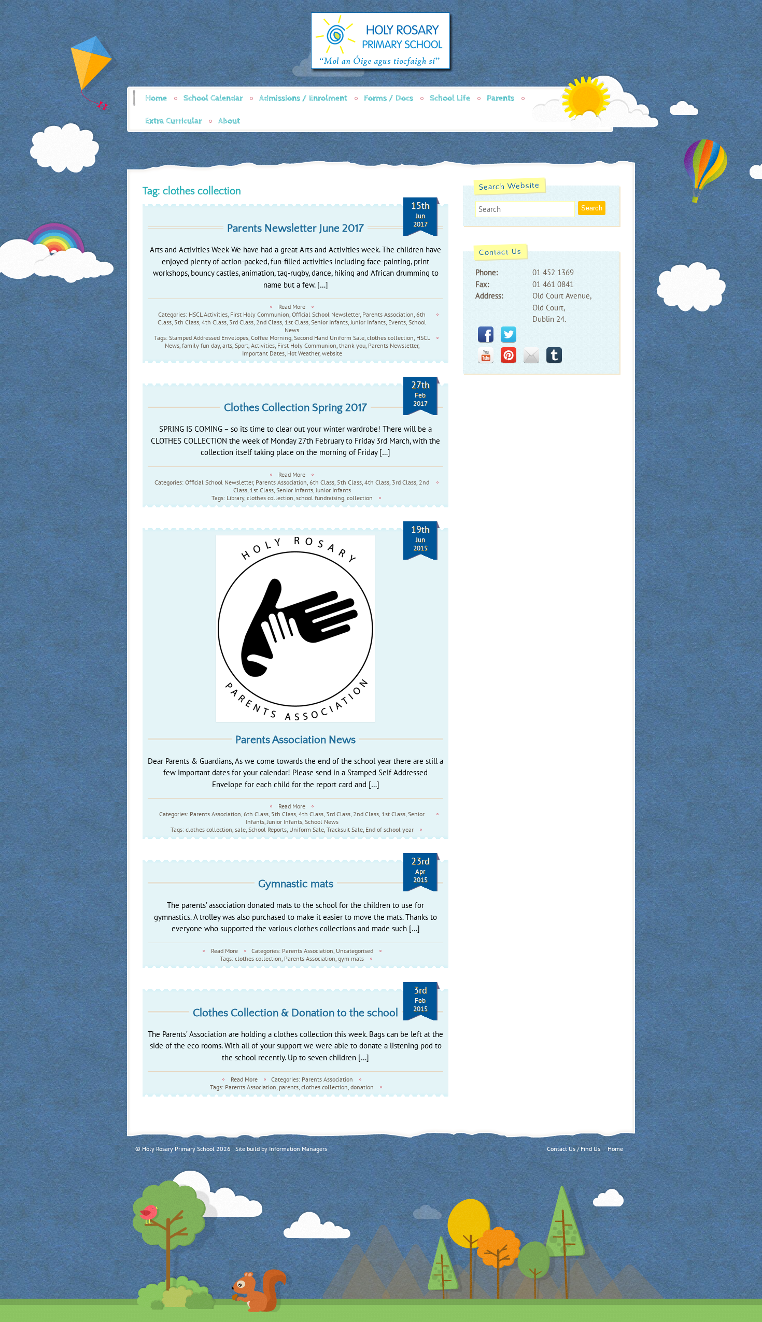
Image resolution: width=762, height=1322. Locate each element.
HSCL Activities (208, 314)
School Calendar (213, 98)
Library (235, 498)
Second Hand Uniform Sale (329, 338)
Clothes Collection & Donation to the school (295, 1013)
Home (156, 98)
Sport (241, 345)
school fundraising (320, 498)
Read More (291, 306)
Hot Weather (303, 353)
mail (531, 355)
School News (321, 822)
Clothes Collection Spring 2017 (295, 408)
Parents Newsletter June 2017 (295, 228)
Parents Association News (295, 740)
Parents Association (388, 314)
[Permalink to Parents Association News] (295, 628)
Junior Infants (368, 322)
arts (227, 345)
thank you (352, 345)
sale (240, 829)
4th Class (214, 322)
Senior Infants (329, 322)
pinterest (508, 355)
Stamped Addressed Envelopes (208, 338)
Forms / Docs (388, 98)
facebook (485, 334)
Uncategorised (354, 951)
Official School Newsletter (326, 314)
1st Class (296, 322)
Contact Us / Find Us (573, 1149)
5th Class (186, 322)
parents (289, 1087)
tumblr (554, 355)
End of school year (389, 829)
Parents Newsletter (393, 345)
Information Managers (298, 1149)
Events (397, 322)
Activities (263, 345)
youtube (485, 355)
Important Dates (263, 353)
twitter (508, 334)
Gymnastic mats (295, 884)
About (229, 121)
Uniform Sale (306, 829)
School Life (450, 98)
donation (362, 1087)
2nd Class (269, 322)
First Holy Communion (259, 314)
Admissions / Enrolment (303, 98)
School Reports (267, 829)
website (332, 353)
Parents (500, 98)
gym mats (351, 958)
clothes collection (390, 338)
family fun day (201, 345)
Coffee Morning (271, 338)
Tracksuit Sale (345, 829)
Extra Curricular (173, 121)
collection (360, 498)
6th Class (321, 482)
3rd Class (241, 322)
